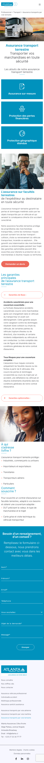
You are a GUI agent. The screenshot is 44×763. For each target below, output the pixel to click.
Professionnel (6, 12)
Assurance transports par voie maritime (16, 714)
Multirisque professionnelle (11, 701)
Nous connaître (7, 680)
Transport (17, 12)
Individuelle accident (9, 697)
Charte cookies (29, 750)
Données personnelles (22, 753)
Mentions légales (15, 750)
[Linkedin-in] (22, 759)
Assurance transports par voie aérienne (16, 710)
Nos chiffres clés (7, 684)
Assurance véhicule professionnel (14, 693)
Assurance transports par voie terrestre (16, 718)
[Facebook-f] (16, 759)
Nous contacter (7, 687)
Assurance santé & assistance (12, 704)
